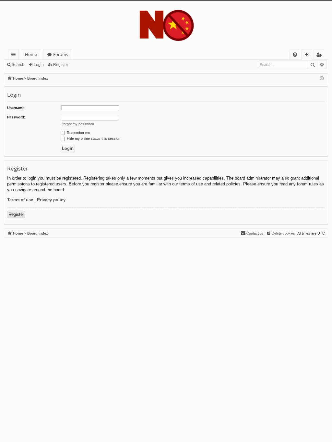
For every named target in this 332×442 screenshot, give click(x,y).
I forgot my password (77, 124)
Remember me (78, 133)
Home (31, 54)
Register (60, 64)
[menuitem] (295, 55)
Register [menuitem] (320, 55)
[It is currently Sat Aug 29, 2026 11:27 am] (322, 78)
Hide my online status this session (93, 138)
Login (39, 64)
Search (18, 64)
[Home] (166, 25)
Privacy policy (51, 199)
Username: (16, 108)
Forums (60, 54)
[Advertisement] (166, 283)
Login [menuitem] (308, 55)
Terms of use (20, 199)
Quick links (14, 55)
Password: (16, 117)
